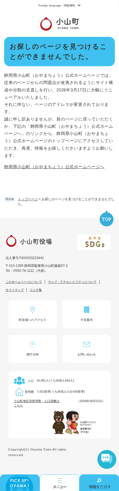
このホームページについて (24, 281)
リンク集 (36, 289)
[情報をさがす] (99, 482)
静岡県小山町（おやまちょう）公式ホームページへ (54, 166)
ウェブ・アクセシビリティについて (72, 281)
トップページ (28, 199)
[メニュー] (59, 482)
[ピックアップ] (20, 482)
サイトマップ (15, 289)
